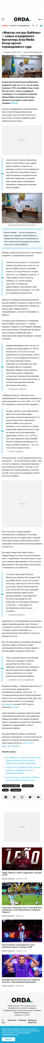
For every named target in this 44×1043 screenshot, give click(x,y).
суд (6, 790)
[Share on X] (30, 797)
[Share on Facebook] (6, 797)
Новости (13, 25)
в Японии (15, 707)
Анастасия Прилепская (33, 52)
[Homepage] (22, 19)
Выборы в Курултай (32, 1021)
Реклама (22, 1020)
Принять (8, 1039)
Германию (7, 704)
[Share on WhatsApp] (22, 797)
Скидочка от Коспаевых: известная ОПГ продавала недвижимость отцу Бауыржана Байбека (23, 770)
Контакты (12, 1020)
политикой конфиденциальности (16, 1033)
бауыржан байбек (12, 786)
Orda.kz (14, 103)
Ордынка (5, 25)
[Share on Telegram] (14, 797)
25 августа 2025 (10, 52)
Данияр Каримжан (8, 879)
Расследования (24, 25)
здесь (25, 743)
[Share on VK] (38, 797)
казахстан (29, 786)
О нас (3, 1021)
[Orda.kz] (22, 1004)
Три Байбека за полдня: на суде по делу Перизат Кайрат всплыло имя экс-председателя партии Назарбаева (23, 760)
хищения (16, 790)
